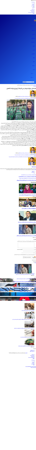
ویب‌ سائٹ (35, 252)
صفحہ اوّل (33, 30)
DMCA (33, 13)
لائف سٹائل (32, 42)
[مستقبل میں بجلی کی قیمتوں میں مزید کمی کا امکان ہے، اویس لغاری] (27, 220)
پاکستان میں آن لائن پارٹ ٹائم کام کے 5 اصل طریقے (28, 310)
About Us (33, 9)
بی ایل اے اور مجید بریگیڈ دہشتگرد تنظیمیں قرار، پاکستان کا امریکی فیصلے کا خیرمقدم (25, 281)
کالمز (33, 61)
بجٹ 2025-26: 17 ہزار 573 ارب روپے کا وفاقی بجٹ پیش (29, 208)
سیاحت (33, 65)
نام (35, 251)
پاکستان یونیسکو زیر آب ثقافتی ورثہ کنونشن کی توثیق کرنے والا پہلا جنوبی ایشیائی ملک (25, 295)
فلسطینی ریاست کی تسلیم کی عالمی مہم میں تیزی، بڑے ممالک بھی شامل (26, 286)
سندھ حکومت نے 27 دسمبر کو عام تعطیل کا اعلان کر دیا (27, 337)
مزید (33, 69)
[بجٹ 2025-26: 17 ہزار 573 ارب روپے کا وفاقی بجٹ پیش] (27, 206)
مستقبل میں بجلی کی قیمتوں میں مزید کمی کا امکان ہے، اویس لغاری (27, 222)
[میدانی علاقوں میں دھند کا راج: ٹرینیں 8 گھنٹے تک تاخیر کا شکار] (29, 345)
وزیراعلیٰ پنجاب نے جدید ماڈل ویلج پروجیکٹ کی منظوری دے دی (27, 195)
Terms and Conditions (31, 12)
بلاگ (33, 57)
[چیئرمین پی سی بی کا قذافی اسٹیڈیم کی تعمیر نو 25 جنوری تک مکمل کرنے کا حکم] (29, 327)
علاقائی (31, 77)
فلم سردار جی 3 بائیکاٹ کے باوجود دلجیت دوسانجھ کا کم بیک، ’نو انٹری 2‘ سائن (26, 300)
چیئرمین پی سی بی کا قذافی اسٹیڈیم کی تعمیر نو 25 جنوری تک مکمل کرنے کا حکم (24, 328)
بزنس (33, 50)
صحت (31, 73)
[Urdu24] (35, 21)
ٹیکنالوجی (33, 53)
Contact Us (32, 11)
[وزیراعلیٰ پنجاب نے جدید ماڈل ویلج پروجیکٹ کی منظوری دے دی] (27, 193)
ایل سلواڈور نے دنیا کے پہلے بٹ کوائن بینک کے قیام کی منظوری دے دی (27, 290)
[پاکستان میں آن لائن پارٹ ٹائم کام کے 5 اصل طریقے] (29, 309)
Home (33, 85)
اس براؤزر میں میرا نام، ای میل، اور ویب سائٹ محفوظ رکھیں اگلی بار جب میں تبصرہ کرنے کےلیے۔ (24, 254)
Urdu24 (26, 352)
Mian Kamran (20, 96)
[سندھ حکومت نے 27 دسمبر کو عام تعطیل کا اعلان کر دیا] (29, 336)
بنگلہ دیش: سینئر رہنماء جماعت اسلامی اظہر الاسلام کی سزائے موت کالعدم (26, 235)
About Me (34, 169)
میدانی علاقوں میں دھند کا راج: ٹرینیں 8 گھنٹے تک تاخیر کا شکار (26, 346)
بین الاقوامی (32, 38)
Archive (35, 85)
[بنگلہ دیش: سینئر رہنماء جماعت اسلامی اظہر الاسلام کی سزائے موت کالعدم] (27, 233)
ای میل (35, 249)
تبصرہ (35, 247)
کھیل (33, 46)
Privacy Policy (32, 10)
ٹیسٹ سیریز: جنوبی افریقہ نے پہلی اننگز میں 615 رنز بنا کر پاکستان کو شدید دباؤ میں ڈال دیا (23, 319)
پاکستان (33, 34)
